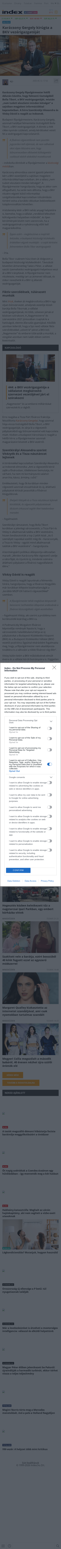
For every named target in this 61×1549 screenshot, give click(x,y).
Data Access (30, 881)
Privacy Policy (47, 881)
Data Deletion (13, 881)
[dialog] (30, 774)
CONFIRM (18, 870)
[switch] (49, 728)
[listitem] (30, 721)
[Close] (55, 668)
